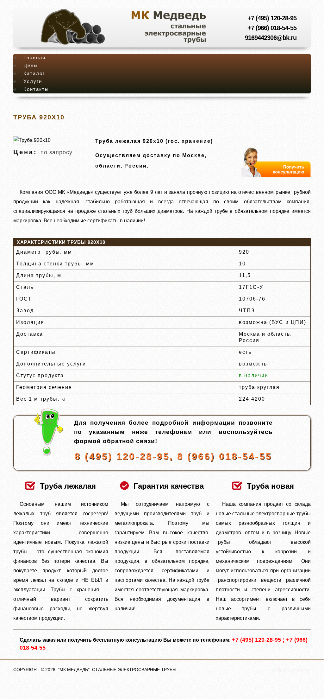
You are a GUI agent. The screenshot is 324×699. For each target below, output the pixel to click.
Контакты (36, 89)
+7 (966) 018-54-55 (271, 27)
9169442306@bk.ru (270, 37)
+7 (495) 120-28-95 (271, 18)
